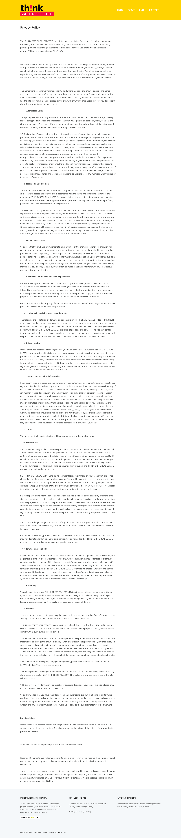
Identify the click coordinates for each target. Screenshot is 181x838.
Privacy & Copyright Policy (80, 811)
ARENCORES (62, 832)
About (131, 10)
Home (120, 10)
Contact (154, 10)
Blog (142, 10)
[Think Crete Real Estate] (37, 15)
